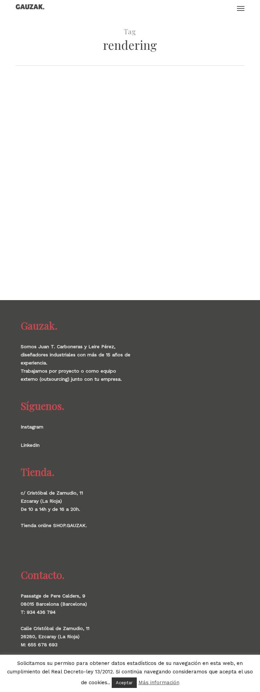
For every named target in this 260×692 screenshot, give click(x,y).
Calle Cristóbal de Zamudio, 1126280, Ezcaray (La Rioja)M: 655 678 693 (55, 636)
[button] (240, 8)
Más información (158, 682)
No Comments (102, 227)
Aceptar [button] (124, 682)
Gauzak (19, 227)
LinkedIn (30, 445)
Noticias (75, 227)
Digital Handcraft (33, 216)
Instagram (32, 426)
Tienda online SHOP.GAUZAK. (54, 525)
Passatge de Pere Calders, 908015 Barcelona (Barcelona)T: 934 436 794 (54, 604)
